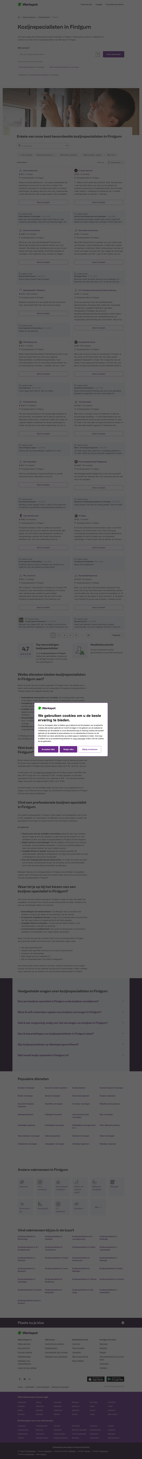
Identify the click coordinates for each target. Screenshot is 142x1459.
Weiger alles (68, 749)
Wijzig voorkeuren (90, 749)
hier (100, 735)
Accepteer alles (48, 749)
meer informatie (79, 738)
